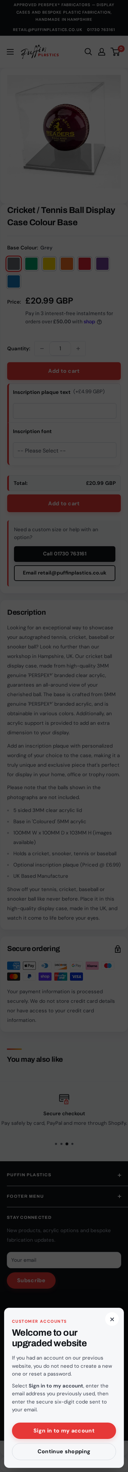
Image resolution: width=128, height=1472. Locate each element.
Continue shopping (64, 1451)
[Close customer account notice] (64, 736)
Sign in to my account (64, 1430)
